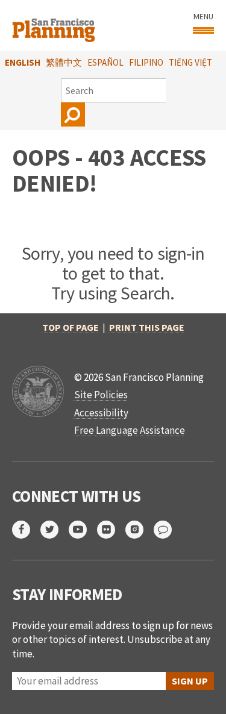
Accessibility (101, 412)
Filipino (146, 62)
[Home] (55, 25)
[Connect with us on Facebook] (26, 530)
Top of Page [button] (70, 327)
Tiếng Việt (190, 62)
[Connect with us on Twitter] (54, 530)
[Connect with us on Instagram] (139, 530)
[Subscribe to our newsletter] (168, 530)
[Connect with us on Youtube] (83, 530)
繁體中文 (64, 62)
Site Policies (101, 394)
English (22, 62)
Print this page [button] (146, 327)
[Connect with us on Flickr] (111, 530)
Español (105, 62)
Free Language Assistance (129, 430)
